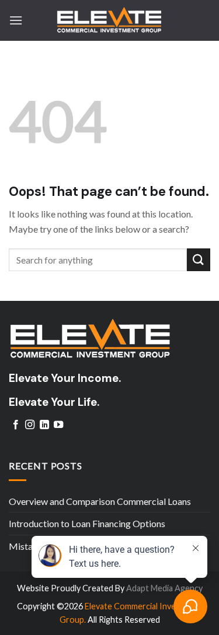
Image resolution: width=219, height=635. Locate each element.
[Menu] (16, 20)
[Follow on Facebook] (15, 425)
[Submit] (198, 259)
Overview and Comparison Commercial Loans (100, 501)
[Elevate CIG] (109, 20)
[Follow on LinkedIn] (44, 425)
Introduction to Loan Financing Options (87, 523)
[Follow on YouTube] (58, 425)
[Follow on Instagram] (29, 425)
